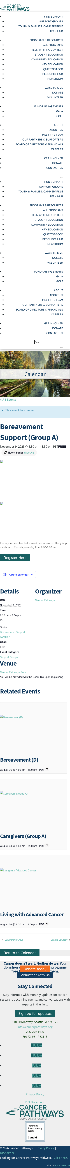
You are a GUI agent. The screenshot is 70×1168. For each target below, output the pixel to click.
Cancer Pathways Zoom (13, 672)
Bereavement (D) (19, 759)
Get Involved (53, 158)
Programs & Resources (46, 40)
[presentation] (33, 727)
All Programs (53, 45)
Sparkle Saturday (59, 939)
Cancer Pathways (45, 600)
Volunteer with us (35, 975)
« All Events (8, 399)
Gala (59, 111)
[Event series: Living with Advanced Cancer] (47, 924)
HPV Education (52, 64)
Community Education (47, 59)
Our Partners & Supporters (42, 139)
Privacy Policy (35, 1094)
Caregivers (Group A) (23, 836)
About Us (56, 130)
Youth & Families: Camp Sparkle (40, 26)
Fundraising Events (48, 106)
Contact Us (54, 168)
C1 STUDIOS (62, 1165)
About (58, 125)
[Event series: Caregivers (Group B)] (47, 845)
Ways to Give (54, 87)
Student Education (49, 54)
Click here (60, 1158)
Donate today (35, 969)
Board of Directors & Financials (39, 144)
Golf (59, 116)
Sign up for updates (35, 1013)
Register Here (15, 557)
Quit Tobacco (53, 69)
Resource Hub (52, 74)
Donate (57, 92)
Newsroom (55, 78)
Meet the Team (52, 134)
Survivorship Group (14, 939)
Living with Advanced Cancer (32, 914)
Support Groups (51, 21)
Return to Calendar (20, 952)
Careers (57, 149)
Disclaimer (7, 1153)
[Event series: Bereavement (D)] (47, 769)
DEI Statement (35, 1102)
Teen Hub (56, 31)
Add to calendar (18, 574)
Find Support (53, 16)
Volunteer (55, 97)
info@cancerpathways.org (35, 1027)
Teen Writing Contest (47, 49)
